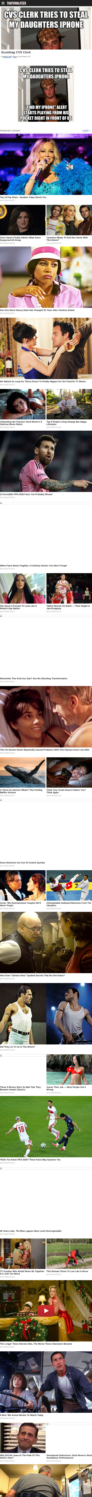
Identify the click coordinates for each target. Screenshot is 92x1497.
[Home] (16, 3)
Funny (15, 56)
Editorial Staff (7, 56)
